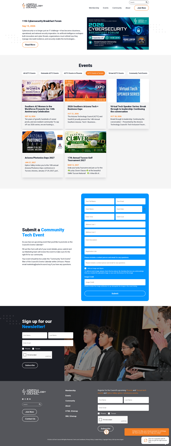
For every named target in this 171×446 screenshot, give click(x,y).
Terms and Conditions (79, 439)
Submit (115, 293)
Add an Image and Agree (95, 268)
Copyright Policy (107, 439)
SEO (113, 439)
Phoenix (26, 349)
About (67, 406)
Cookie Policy (98, 439)
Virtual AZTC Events (116, 73)
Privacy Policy (90, 439)
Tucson (36, 349)
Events (68, 396)
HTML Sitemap (71, 411)
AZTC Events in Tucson (95, 73)
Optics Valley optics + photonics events (122, 393)
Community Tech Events (138, 73)
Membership (70, 390)
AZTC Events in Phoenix (73, 73)
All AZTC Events (29, 73)
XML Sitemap (70, 416)
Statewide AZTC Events (50, 73)
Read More (30, 45)
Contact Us (30, 419)
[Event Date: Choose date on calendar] (144, 209)
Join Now (141, 8)
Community (70, 401)
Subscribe (30, 365)
